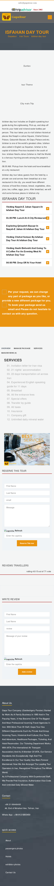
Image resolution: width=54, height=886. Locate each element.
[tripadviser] (21, 9)
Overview (6, 348)
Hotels (8, 856)
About (8, 840)
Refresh (18, 530)
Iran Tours (24, 36)
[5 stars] (23, 571)
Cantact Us (11, 872)
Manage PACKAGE (22, 348)
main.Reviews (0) (9, 353)
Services (38, 348)
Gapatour (12, 36)
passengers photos (14, 848)
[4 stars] (19, 571)
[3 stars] (15, 571)
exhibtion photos (13, 864)
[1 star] (6, 571)
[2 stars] (11, 571)
